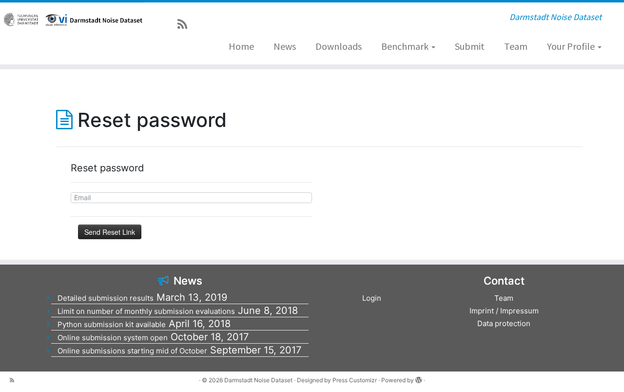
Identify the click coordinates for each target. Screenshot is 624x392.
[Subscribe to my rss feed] (185, 24)
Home (241, 46)
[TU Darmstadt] (22, 19)
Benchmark (405, 46)
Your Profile (572, 46)
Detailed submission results (106, 298)
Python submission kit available (112, 324)
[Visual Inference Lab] (56, 19)
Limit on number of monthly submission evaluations (146, 311)
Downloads (338, 46)
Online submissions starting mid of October (132, 350)
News (284, 46)
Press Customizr (354, 380)
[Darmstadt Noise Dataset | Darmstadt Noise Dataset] (105, 19)
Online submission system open (113, 337)
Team (515, 46)
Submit (470, 46)
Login (371, 298)
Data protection (503, 323)
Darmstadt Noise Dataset (258, 380)
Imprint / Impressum (504, 310)
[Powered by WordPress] (418, 378)
